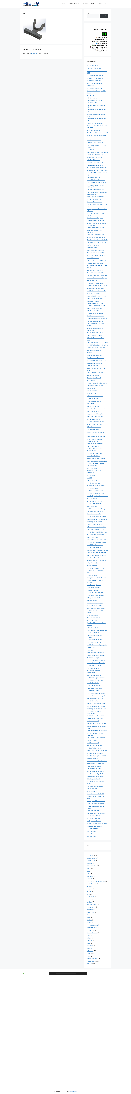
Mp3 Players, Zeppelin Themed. (96, 756)
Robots (89, 938)
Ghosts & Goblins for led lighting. (97, 560)
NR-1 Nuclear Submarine (94, 424)
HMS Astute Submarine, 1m (95, 316)
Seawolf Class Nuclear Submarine (97, 519)
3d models (90, 855)
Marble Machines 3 (92, 831)
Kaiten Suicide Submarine (94, 363)
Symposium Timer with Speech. (96, 803)
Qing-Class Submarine (93, 130)
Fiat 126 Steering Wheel (94, 503)
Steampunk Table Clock (94, 768)
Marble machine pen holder (95, 263)
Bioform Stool (91, 388)
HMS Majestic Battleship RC (95, 288)
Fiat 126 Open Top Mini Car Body (97, 532)
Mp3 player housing (93, 668)
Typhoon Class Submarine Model (97, 540)
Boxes (88, 871)
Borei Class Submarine (94, 411)
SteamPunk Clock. (92, 788)
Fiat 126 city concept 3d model (96, 568)
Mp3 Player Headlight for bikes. (96, 774)
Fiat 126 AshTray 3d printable (96, 693)
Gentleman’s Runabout (94, 80)
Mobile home (91, 907)
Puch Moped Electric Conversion (96, 716)
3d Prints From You (74, 3)
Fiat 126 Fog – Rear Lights (94, 453)
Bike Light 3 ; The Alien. (94, 818)
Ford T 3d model (92, 620)
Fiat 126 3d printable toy (94, 639)
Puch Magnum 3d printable (95, 521)
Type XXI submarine (93, 398)
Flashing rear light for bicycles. (96, 801)
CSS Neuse (90, 149)
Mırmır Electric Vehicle (93, 456)
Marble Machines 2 (92, 834)
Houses (89, 891)
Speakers (89, 948)
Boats (88, 868)
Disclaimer (85, 3)
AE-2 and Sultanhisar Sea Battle (96, 305)
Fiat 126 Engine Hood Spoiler (95, 493)
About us (63, 3)
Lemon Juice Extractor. (94, 816)
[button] (106, 4)
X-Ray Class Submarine (94, 427)
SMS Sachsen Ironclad (93, 98)
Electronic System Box (93, 587)
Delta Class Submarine (94, 375)
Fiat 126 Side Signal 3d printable (97, 678)
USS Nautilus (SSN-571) (94, 419)
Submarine (90, 951)
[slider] (84, 973)
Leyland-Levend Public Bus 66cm (97, 285)
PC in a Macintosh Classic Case (96, 360)
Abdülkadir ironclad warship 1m (96, 291)
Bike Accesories (91, 866)
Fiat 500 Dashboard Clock (95, 545)
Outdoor (89, 920)
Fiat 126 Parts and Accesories (96, 881)
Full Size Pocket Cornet (94, 748)
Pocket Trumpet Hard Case (95, 524)
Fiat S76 (89, 478)
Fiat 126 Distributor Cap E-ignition (97, 645)
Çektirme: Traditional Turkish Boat (97, 275)
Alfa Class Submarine (93, 406)
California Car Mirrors (93, 627)
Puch (88, 935)
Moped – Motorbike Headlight (96, 655)
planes (89, 922)
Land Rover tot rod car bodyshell (97, 730)
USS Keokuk (90, 95)
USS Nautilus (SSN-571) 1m (95, 333)
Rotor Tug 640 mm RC (93, 160)
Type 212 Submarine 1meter (95, 358)
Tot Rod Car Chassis (93, 740)
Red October (90, 403)
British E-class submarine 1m (95, 308)
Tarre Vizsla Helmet (93, 558)
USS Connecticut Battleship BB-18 (97, 240)
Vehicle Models (91, 961)
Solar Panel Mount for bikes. (95, 776)
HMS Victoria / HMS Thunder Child (97, 170)
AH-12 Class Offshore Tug (95, 155)
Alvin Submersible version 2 (95, 355)
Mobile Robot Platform (93, 600)
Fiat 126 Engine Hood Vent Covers (97, 496)
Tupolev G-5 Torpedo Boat (95, 123)
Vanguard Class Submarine (95, 511)
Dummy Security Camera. (94, 745)
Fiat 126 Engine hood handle (95, 491)
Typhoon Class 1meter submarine (97, 318)
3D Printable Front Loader (95, 88)
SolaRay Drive (91, 86)
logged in (34, 53)
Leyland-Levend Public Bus (95, 414)
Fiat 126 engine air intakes (95, 592)
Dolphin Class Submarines (95, 396)
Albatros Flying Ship (93, 475)
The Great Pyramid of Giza (95, 385)
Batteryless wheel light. (94, 598)
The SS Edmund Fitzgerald (95, 218)
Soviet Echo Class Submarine (96, 180)
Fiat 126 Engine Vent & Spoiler (96, 701)
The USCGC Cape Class (94, 68)
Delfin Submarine (92, 506)
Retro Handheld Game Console (96, 723)
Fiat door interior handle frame (96, 422)
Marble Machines (92, 836)
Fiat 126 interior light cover (95, 680)
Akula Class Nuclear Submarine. (96, 552)
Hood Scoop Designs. (93, 658)
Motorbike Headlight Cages (95, 698)
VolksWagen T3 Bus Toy (94, 766)
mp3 (88, 915)
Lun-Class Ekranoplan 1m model (96, 182)
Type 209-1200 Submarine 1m (96, 313)
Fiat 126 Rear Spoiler (93, 632)
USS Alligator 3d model (94, 618)
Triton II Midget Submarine (95, 372)
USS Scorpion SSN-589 (94, 378)
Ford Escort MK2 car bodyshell (96, 737)
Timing (89, 953)
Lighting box (90, 650)
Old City (89, 353)
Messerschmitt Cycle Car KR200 (96, 458)
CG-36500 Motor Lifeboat (95, 78)
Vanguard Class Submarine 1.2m (97, 242)
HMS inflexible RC (92, 280)
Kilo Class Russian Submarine (96, 220)
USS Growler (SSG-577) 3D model (97, 133)
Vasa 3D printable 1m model (95, 196)
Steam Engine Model (93, 429)
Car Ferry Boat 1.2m (93, 245)
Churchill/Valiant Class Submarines (97, 345)
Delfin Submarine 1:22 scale (95, 250)
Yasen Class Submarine (94, 514)
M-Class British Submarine (95, 283)
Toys (88, 956)
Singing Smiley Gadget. (94, 821)
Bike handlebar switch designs (96, 706)
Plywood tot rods (92, 927)
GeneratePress (73, 1091)
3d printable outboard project (96, 696)
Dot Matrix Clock (92, 565)
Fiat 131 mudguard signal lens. (96, 660)
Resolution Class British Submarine (97, 342)
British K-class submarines (95, 298)
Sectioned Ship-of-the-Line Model (97, 152)
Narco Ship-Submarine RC (95, 273)
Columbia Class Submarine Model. (97, 550)
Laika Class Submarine (94, 401)
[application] (68, 973)
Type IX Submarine (92, 391)
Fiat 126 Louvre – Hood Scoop (96, 509)
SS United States (92, 393)
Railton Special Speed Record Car (97, 461)
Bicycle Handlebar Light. (94, 826)
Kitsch (89, 899)
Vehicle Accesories (92, 958)
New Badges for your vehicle (95, 501)
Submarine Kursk (92, 480)
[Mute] (81, 974)
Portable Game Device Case (95, 529)
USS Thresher (91, 380)
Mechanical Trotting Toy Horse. (96, 763)
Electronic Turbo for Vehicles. (95, 595)
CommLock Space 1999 (94, 350)
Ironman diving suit (92, 247)
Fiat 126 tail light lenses (94, 585)
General (89, 889)
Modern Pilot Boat (92, 66)
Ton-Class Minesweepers (94, 202)
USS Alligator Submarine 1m (95, 253)
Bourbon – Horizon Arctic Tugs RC (97, 278)
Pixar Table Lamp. (92, 590)
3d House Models (92, 615)
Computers (90, 876)
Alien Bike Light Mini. (93, 810)
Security (89, 940)
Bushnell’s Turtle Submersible (96, 436)
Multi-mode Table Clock (94, 758)
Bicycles (89, 863)
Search (89, 13)
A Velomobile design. (93, 828)
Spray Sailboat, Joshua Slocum (96, 260)
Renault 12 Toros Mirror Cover (96, 703)
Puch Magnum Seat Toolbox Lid (96, 709)
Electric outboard (92, 575)
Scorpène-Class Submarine (95, 162)
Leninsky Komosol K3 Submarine (97, 383)
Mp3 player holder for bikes (95, 786)
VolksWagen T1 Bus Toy (94, 779)
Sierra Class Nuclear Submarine (96, 409)
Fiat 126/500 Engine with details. (97, 542)
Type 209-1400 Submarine (95, 443)
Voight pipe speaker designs (95, 652)
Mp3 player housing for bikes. (96, 813)
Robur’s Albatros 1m (93, 311)
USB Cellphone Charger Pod (95, 534)
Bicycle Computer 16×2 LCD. (95, 794)
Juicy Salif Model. (92, 791)
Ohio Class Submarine (93, 293)
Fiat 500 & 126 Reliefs (93, 685)
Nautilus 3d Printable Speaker (96, 485)
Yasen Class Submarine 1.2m (95, 234)
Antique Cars (91, 860)
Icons (88, 894)
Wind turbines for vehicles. (95, 603)
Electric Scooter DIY (93, 721)
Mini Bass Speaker (92, 498)
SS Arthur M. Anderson (94, 140)
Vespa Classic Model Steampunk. (97, 750)
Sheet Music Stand (92, 537)
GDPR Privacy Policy (96, 3)
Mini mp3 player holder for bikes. (97, 761)
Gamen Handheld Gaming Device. (97, 823)
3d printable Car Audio (94, 665)
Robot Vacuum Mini (93, 446)
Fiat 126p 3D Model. (93, 743)
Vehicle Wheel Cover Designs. (96, 718)
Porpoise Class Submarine (95, 321)
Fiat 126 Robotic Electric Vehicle (96, 516)
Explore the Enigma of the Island (96, 347)
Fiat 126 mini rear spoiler (94, 483)
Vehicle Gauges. (92, 647)
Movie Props (90, 912)
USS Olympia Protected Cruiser (96, 167)
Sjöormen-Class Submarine (95, 142)
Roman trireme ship (93, 258)
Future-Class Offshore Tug (95, 157)
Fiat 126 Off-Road (92, 488)
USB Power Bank (92, 468)
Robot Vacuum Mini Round (95, 416)
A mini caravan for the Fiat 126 (96, 608)
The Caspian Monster (93, 177)
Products (89, 930)
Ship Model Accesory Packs (95, 189)
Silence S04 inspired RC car (95, 227)
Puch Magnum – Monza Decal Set (97, 630)
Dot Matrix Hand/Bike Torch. (95, 771)
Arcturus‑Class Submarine (95, 75)
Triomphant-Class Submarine (96, 165)
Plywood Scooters (92, 925)
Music (88, 917)
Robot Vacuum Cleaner (94, 563)
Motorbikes (90, 909)
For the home (91, 884)
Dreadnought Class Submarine (96, 237)
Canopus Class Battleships (95, 270)
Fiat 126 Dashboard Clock (94, 547)
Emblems (89, 878)
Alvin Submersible (92, 365)
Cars (88, 873)
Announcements (92, 858)
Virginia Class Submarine (94, 335)
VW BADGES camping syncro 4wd (97, 688)
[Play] (51, 974)
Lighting (89, 902)
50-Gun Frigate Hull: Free (94, 199)
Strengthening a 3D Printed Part (96, 578)
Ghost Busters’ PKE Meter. (95, 605)
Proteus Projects (92, 933)
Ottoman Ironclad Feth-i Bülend (96, 296)
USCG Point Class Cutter (94, 83)
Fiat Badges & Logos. (93, 690)
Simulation (90, 946)
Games (89, 886)
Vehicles (89, 964)
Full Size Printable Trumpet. (95, 753)
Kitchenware (90, 897)
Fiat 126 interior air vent (94, 642)
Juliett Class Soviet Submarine (96, 255)
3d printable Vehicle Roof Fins (96, 663)
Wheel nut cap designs (94, 675)
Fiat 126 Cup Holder (93, 683)
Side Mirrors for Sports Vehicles (96, 527)
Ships (88, 943)
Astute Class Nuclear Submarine (97, 555)
